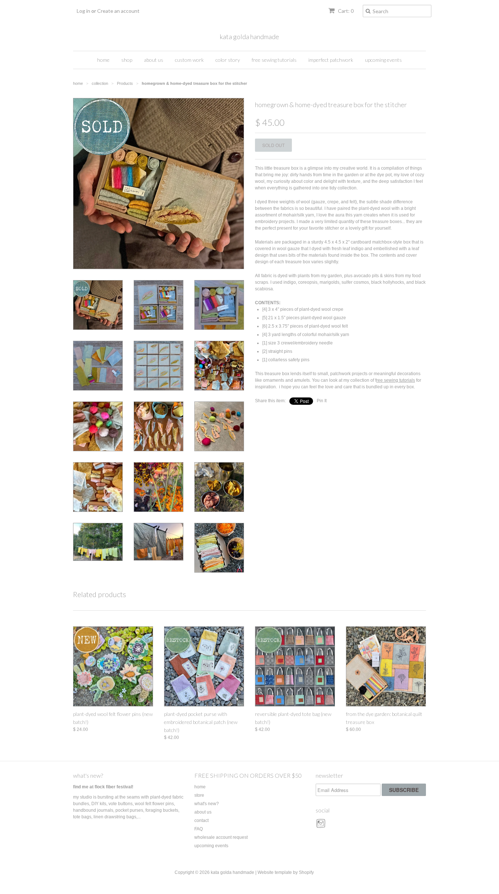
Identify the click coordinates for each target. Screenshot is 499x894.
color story (228, 60)
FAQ (198, 828)
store (199, 795)
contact (201, 820)
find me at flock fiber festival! (103, 786)
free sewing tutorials (274, 60)
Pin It (322, 400)
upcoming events (383, 60)
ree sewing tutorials (395, 380)
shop (126, 60)
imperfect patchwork (330, 60)
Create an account (118, 11)
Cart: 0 (345, 11)
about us (153, 60)
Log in (83, 11)
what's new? (88, 775)
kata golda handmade (249, 36)
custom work (189, 60)
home (103, 60)
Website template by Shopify (286, 872)
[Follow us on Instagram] (321, 826)
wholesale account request (221, 837)
